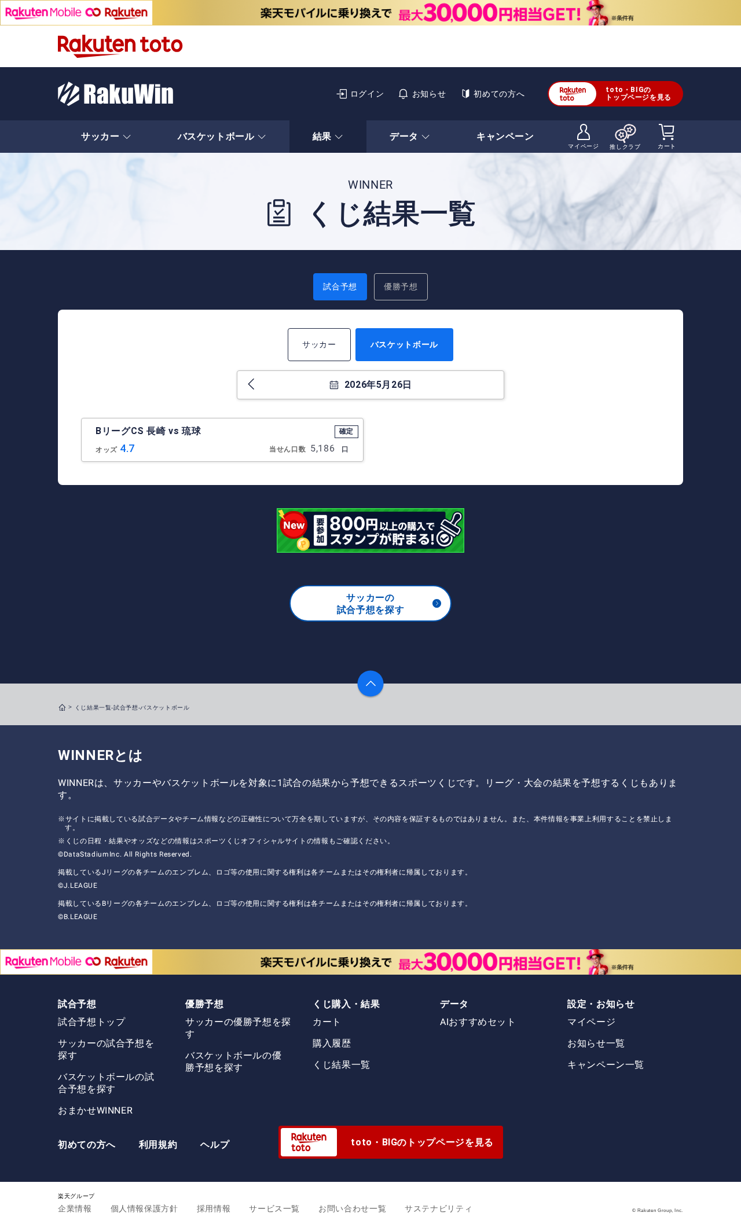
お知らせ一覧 (596, 1043)
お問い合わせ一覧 (352, 1208)
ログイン (367, 93)
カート (327, 1021)
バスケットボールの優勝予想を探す (233, 1061)
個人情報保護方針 (144, 1208)
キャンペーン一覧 (605, 1064)
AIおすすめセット (478, 1021)
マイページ (591, 1021)
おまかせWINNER (95, 1110)
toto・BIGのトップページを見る (639, 94)
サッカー (319, 344)
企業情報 (75, 1208)
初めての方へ (499, 93)
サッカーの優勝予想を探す (238, 1027)
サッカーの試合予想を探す (370, 604)
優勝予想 (401, 286)
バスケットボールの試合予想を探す (106, 1082)
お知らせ (429, 93)
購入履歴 (332, 1043)
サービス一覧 (274, 1208)
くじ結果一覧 (341, 1064)
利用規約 (158, 1144)
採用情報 (214, 1208)
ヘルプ (214, 1144)
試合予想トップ (91, 1021)
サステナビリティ (438, 1208)
